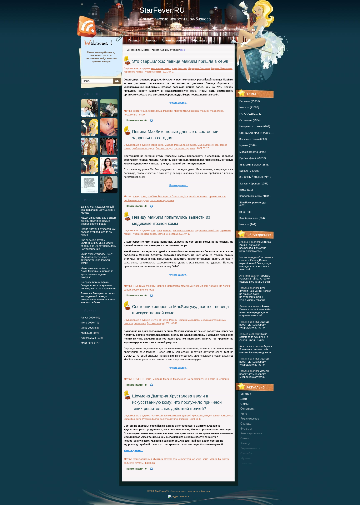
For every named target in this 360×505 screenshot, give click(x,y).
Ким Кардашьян (251, 433)
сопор (153, 234)
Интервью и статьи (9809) (254, 126)
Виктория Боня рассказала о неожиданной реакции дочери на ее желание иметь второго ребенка (98, 298)
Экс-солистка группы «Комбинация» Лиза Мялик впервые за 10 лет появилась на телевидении (98, 245)
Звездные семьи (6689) (253, 139)
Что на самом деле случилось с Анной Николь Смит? (253, 337)
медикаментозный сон (207, 230)
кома (174, 68)
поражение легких (133, 71)
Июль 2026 (87, 322)
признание (247, 468)
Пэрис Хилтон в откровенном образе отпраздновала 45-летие (98, 232)
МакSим (167, 110)
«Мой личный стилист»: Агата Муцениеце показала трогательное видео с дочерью (97, 273)
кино (243, 413)
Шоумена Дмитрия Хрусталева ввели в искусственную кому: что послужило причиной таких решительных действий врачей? (177, 402)
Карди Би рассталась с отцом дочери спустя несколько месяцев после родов (98, 220)
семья (244, 438)
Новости (128, 323)
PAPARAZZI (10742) (250, 113)
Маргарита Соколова (199, 68)
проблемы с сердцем (143, 148)
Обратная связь (202, 40)
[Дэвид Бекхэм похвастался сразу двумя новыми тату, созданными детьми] (109, 135)
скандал (246, 423)
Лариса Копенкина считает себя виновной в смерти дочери (255, 349)
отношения (248, 408)
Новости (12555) (249, 107)
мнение (245, 393)
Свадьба (246, 453)
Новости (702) (247, 224)
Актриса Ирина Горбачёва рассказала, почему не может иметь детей (255, 246)
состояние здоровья (184, 148)
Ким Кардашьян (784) (252, 218)
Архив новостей (174, 40)
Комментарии (136, 120)
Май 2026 (86, 332)
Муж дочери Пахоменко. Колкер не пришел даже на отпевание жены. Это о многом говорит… (255, 294)
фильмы (246, 428)
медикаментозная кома (213, 320)
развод (245, 443)
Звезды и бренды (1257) (253, 183)
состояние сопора (167, 234)
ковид (154, 145)
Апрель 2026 (88, 337)
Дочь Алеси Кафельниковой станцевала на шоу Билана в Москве (98, 209)
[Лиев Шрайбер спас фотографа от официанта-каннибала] (89, 173)
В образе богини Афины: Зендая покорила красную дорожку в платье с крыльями (98, 285)
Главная (134, 40)
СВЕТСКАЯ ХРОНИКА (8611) (256, 133)
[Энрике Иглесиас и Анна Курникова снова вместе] (89, 154)
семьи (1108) (246, 189)
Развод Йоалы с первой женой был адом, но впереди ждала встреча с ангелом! (255, 265)
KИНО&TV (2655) (249, 170)
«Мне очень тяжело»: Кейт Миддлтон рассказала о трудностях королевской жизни (96, 258)
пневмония (140, 323)
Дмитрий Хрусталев (192, 415)
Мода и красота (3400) (252, 151)
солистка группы (169, 419)
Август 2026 (88, 317)
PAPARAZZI (157, 415)
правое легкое (217, 196)
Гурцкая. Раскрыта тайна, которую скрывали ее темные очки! (254, 278)
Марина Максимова (221, 68)
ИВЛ (153, 230)
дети (243, 398)
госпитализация (172, 415)
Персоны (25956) (249, 101)
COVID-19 (156, 320)
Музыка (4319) (247, 145)
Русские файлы (150, 419)
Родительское (249, 418)
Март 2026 (87, 343)
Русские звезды (152, 71)
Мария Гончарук (132, 419)
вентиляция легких (161, 68)
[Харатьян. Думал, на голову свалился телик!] (109, 192)
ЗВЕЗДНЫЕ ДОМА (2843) (254, 164)
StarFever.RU (162, 10)
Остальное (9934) (249, 120)
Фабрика (183, 419)
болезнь (246, 463)
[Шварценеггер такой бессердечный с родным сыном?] (89, 115)
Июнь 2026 (87, 327)
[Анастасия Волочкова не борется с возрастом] (109, 115)
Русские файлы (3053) (252, 158)
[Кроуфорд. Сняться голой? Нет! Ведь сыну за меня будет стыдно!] (109, 173)
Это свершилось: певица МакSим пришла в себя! (180, 61)
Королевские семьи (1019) (254, 196)
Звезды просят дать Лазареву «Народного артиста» (254, 324)
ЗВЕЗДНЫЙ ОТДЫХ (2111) (255, 177)
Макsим (182, 68)
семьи (244, 403)
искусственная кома (215, 415)
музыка (245, 458)
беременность (250, 448)
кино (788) (245, 212)
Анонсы (151, 40)
